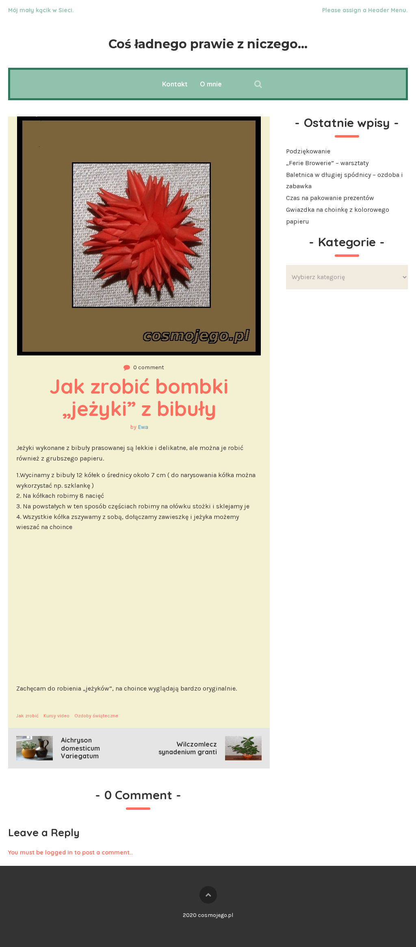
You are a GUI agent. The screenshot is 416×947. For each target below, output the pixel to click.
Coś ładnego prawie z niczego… (208, 44)
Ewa (143, 427)
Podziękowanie (308, 151)
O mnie (211, 84)
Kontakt (175, 84)
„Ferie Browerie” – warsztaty (327, 163)
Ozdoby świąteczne (96, 716)
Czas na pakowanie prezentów (330, 198)
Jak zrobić (27, 716)
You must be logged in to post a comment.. (70, 852)
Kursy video (56, 716)
